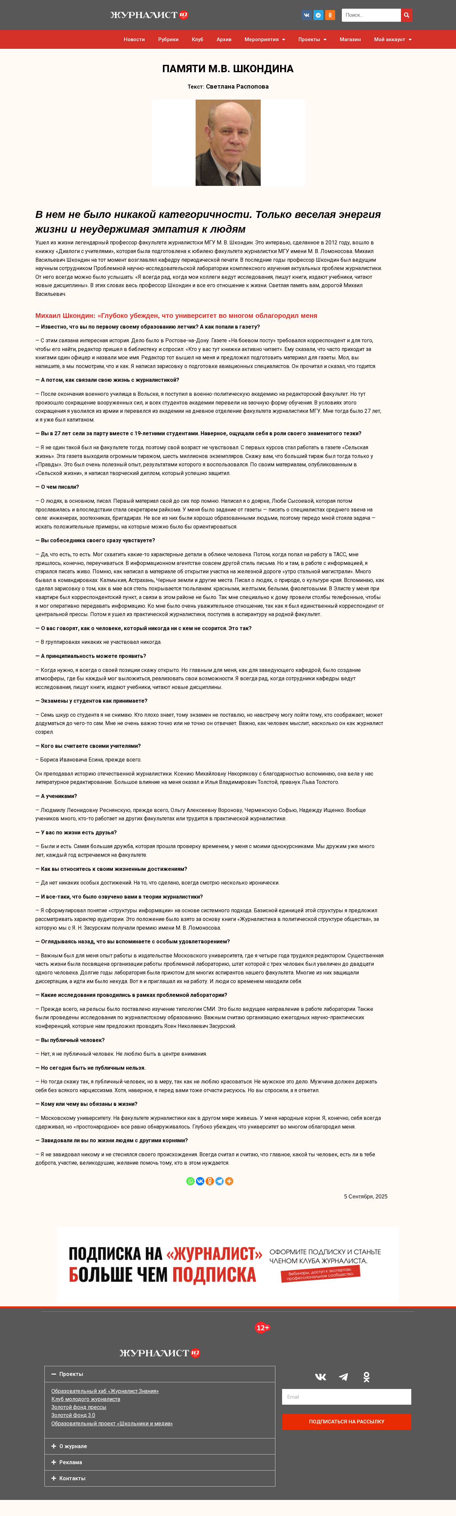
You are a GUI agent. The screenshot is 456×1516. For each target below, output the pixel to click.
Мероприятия (262, 39)
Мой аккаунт (389, 39)
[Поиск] (406, 15)
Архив (224, 39)
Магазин (350, 39)
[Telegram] (318, 15)
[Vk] (307, 15)
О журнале (73, 1446)
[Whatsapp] (190, 1181)
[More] (229, 1181)
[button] (160, 1374)
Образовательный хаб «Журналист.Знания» (105, 1391)
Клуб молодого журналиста (85, 1399)
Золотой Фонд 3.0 (73, 1415)
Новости (134, 39)
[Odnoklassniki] (330, 15)
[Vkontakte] (200, 1181)
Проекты (309, 39)
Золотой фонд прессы (78, 1407)
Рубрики (168, 39)
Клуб (197, 39)
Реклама (70, 1462)
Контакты (72, 1478)
